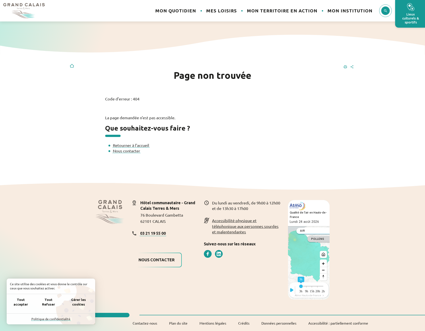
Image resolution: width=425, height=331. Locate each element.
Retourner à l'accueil (131, 145)
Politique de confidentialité (50, 319)
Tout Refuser (48, 302)
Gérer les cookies (78, 302)
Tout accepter (21, 302)
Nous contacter (126, 150)
